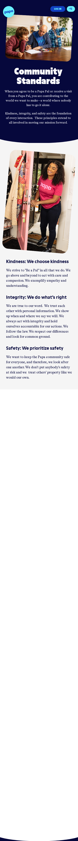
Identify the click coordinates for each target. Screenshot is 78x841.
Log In (58, 8)
